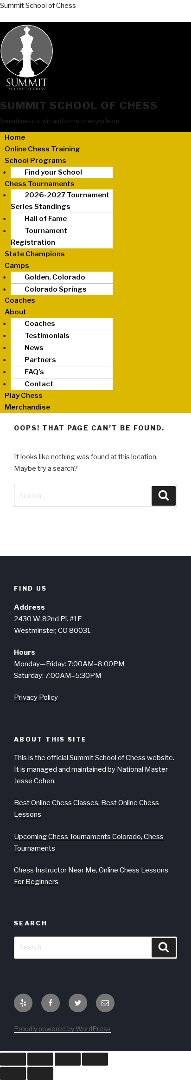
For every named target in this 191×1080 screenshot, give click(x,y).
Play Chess (24, 395)
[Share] (68, 1059)
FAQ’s (34, 372)
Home (15, 137)
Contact (39, 384)
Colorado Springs (56, 289)
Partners (40, 360)
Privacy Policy (36, 697)
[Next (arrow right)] (40, 1073)
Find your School (53, 172)
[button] (95, 161)
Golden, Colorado (55, 277)
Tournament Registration (39, 237)
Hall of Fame (46, 219)
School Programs (35, 160)
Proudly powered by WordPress (62, 1029)
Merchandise (27, 407)
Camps (17, 265)
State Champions (35, 254)
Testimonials (47, 336)
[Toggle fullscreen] (40, 1059)
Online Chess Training (42, 149)
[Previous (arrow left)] (13, 1073)
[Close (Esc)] (95, 1059)
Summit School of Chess (38, 5)
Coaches (20, 300)
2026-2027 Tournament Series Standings (60, 201)
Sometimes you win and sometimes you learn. (60, 120)
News (34, 348)
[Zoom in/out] (13, 1059)
